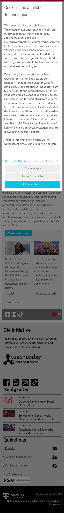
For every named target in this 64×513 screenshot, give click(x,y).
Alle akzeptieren (32, 184)
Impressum (38, 161)
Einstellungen (32, 168)
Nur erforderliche (32, 176)
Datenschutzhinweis (17, 161)
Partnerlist (54, 161)
